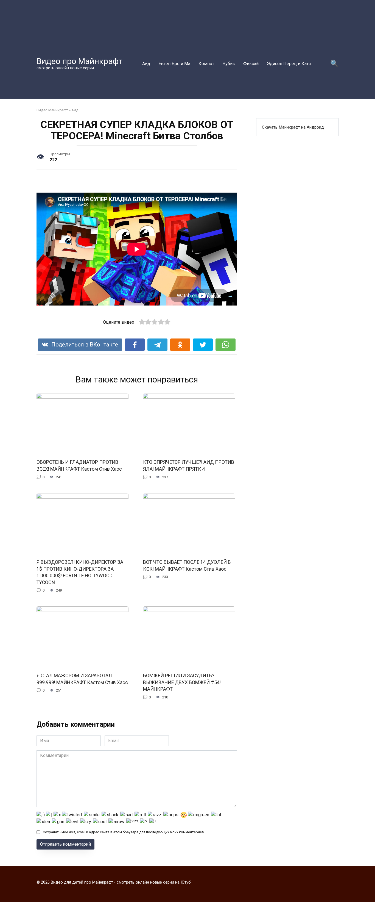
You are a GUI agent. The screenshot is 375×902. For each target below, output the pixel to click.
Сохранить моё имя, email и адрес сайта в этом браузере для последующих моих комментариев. (124, 832)
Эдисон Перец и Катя (289, 63)
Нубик (228, 63)
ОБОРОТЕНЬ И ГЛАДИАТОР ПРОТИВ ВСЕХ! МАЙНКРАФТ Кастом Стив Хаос (79, 465)
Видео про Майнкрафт (79, 61)
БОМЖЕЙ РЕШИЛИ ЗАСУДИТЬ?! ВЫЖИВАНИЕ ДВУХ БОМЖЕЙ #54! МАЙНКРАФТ (182, 682)
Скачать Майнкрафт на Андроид (293, 127)
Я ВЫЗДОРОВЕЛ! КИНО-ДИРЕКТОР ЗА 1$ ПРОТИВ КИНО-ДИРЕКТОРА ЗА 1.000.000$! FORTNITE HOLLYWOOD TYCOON (80, 572)
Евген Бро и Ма (174, 63)
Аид (146, 63)
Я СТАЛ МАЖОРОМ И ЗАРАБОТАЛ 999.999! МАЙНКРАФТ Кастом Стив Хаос (82, 679)
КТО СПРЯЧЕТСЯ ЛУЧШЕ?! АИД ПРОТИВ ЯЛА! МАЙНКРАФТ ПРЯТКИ (188, 465)
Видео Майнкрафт (52, 110)
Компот (206, 63)
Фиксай (251, 63)
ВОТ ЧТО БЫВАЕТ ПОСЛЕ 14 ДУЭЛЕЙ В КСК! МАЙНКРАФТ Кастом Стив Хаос (187, 565)
